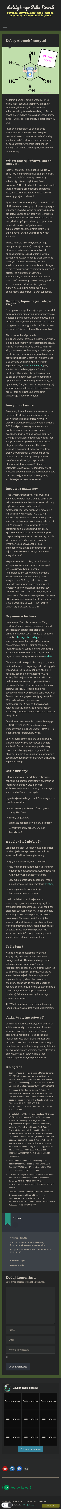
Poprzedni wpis (17, 1260)
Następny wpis (17, 1265)
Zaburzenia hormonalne (33, 1245)
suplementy (15, 1252)
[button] (7, 1505)
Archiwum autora (15, 1225)
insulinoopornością (33, 365)
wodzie (48, 656)
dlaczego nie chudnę (26, 637)
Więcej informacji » (29, 1505)
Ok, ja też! (50, 1505)
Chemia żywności (35, 1242)
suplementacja (43, 1249)
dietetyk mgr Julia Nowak (30, 7)
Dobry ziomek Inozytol (26, 40)
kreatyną (49, 884)
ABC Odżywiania (18, 1242)
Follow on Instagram (30, 1449)
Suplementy (15, 1245)
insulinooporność (27, 1249)
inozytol (14, 1249)
